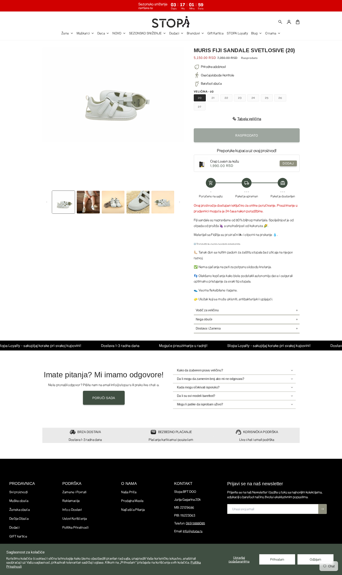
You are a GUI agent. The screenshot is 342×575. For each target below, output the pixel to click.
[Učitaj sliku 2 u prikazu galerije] (88, 202)
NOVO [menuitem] (116, 33)
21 (215, 98)
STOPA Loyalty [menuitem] (237, 33)
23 (242, 98)
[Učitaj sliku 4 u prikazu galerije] (137, 202)
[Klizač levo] (46, 202)
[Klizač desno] (179, 202)
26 (282, 98)
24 (255, 98)
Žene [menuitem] (65, 33)
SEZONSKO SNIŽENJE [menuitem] (145, 33)
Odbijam (315, 559)
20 (202, 98)
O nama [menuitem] (270, 33)
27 (201, 107)
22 (228, 98)
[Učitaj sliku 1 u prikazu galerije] (63, 202)
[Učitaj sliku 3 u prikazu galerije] (113, 202)
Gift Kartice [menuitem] (215, 33)
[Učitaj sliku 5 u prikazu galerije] (162, 202)
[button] (280, 22)
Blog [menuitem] (254, 33)
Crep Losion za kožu (224, 161)
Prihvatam (277, 559)
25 (269, 98)
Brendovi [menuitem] (193, 33)
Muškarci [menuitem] (83, 33)
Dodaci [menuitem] (174, 33)
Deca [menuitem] (101, 33)
